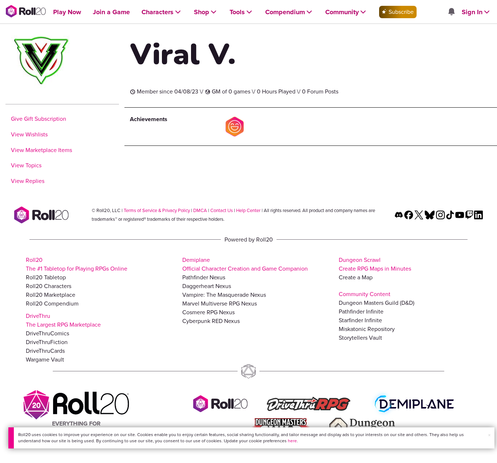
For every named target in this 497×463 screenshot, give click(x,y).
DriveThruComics (47, 333)
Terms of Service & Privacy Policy (157, 210)
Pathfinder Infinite (361, 311)
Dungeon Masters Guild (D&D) (376, 303)
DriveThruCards (45, 351)
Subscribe (400, 12)
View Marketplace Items (41, 150)
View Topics (26, 165)
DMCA (200, 210)
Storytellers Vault (360, 338)
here (292, 441)
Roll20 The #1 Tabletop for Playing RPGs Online (76, 264)
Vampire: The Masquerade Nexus (224, 295)
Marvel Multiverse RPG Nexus (219, 303)
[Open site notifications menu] (451, 12)
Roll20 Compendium (52, 303)
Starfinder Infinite (360, 320)
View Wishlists (29, 134)
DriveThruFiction (47, 342)
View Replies (27, 181)
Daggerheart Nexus (206, 286)
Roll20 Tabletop (46, 277)
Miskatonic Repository (367, 329)
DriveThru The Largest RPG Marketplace (63, 320)
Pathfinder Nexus (203, 277)
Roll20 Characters (48, 286)
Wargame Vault (45, 359)
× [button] (489, 435)
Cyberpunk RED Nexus (211, 321)
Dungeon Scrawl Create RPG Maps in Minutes (375, 264)
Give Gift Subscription (38, 119)
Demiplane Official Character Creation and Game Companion (245, 264)
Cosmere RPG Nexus (208, 312)
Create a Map (356, 277)
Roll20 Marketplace (50, 295)
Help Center (248, 210)
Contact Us (221, 210)
